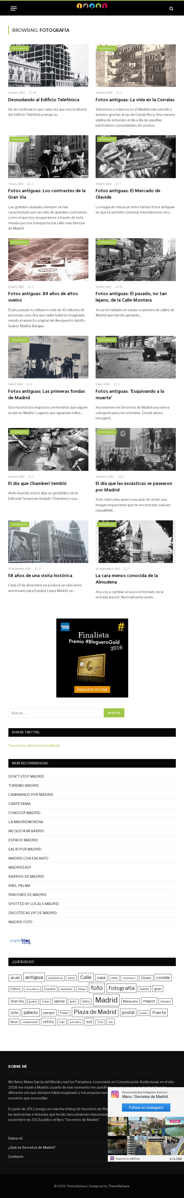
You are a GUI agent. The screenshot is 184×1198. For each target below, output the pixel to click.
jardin (73, 1001)
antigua (34, 977)
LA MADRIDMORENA (25, 822)
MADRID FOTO (20, 922)
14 (34, 92)
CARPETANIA (19, 804)
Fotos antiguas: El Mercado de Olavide (128, 194)
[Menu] (14, 8)
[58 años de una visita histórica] (48, 541)
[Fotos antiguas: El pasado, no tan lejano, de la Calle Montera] (136, 259)
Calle (86, 977)
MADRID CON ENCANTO (28, 858)
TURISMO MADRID (23, 785)
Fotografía (19, 48)
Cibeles (146, 978)
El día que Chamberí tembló (37, 484)
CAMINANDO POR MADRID (30, 795)
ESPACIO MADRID (23, 840)
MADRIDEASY (19, 867)
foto (97, 987)
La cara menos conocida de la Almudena (127, 579)
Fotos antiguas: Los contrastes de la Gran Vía (47, 194)
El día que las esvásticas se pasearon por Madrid (134, 487)
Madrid (106, 1000)
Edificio (16, 989)
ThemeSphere (118, 1186)
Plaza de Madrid (95, 1011)
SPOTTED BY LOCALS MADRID (33, 904)
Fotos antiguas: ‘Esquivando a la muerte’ (130, 394)
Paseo (64, 1013)
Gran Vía (17, 1001)
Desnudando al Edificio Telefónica (43, 100)
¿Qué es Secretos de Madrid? (32, 1147)
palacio (31, 1012)
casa (101, 977)
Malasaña (130, 1001)
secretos (75, 1022)
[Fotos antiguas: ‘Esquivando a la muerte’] (136, 357)
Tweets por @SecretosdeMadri (34, 745)
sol (89, 1021)
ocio (14, 1012)
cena (114, 978)
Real (14, 1022)
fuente (144, 989)
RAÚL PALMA (19, 885)
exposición (66, 989)
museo (166, 1001)
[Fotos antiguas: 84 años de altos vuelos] (48, 259)
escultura (32, 989)
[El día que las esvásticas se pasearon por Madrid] (136, 449)
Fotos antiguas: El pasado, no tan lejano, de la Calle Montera (131, 297)
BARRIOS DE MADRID (26, 876)
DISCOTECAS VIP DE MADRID (32, 913)
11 (120, 286)
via (110, 1022)
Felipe (82, 989)
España (49, 989)
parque (49, 1012)
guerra (33, 1001)
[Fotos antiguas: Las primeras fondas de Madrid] (48, 357)
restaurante (30, 1022)
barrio (71, 978)
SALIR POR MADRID (24, 849)
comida (163, 977)
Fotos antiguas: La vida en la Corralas (135, 100)
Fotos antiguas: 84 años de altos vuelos (43, 297)
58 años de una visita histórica (40, 576)
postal (128, 1012)
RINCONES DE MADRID (27, 895)
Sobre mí (15, 1138)
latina (86, 1001)
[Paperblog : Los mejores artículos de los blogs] (20, 944)
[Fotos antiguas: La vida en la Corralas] (136, 65)
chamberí (129, 978)
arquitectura (55, 978)
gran (157, 989)
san (62, 1022)
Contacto (15, 1156)
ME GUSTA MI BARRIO (26, 831)
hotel (45, 1001)
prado (143, 1013)
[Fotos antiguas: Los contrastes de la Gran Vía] (48, 156)
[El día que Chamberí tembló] (48, 449)
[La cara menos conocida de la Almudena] (136, 541)
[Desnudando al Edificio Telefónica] (48, 65)
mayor (149, 1001)
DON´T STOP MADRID (26, 776)
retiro (48, 1021)
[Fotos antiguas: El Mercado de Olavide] (136, 156)
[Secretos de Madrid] (92, 8)
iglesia (59, 1001)
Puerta (159, 1012)
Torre (100, 1022)
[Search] (170, 8)
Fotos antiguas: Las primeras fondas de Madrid (46, 394)
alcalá (15, 978)
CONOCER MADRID (24, 813)
